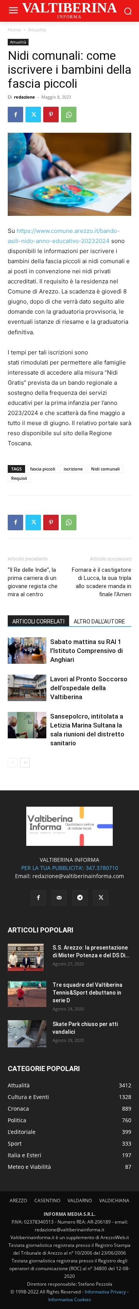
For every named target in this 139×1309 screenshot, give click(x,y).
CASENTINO (47, 1200)
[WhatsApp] (68, 114)
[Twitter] (33, 114)
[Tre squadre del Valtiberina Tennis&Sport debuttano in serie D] (27, 994)
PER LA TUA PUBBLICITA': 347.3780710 (69, 868)
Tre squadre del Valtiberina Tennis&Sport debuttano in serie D (87, 992)
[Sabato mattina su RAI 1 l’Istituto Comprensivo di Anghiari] (27, 650)
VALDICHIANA (114, 1200)
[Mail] (59, 898)
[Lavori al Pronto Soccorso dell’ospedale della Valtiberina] (27, 688)
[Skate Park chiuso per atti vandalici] (27, 1033)
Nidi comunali (105, 469)
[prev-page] (12, 762)
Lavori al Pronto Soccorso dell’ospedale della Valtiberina (88, 688)
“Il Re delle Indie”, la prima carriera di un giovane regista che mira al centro (33, 582)
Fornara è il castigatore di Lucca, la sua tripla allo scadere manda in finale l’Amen (101, 582)
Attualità (37, 29)
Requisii (19, 478)
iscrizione (73, 469)
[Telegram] (80, 898)
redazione (24, 97)
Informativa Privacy (105, 1291)
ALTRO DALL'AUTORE (99, 621)
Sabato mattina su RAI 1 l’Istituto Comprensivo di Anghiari (86, 650)
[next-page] (25, 762)
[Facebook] (15, 114)
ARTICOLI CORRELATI (38, 621)
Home (14, 29)
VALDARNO (80, 1200)
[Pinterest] (51, 114)
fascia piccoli (42, 469)
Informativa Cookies (69, 1299)
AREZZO (18, 1200)
